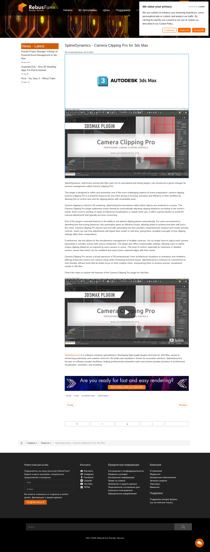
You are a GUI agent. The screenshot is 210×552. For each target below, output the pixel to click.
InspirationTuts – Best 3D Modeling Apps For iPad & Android (38, 68)
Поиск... (22, 527)
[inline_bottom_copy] (177, 423)
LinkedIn (88, 480)
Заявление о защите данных (122, 484)
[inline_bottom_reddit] (152, 423)
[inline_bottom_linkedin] (127, 423)
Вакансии (154, 487)
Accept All (198, 30)
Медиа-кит (155, 474)
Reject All (184, 30)
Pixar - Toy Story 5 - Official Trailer (38, 78)
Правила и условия (117, 474)
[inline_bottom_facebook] (77, 423)
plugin (76, 396)
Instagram (89, 474)
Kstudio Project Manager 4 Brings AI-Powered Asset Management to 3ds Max (39, 55)
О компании (156, 471)
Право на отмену (116, 480)
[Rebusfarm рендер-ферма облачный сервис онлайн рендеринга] (36, 7)
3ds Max (68, 396)
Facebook (88, 477)
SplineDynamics (72, 355)
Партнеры (155, 484)
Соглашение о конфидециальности (126, 471)
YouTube (88, 484)
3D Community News (88, 396)
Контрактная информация (121, 477)
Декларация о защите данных (47, 497)
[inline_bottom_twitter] (102, 423)
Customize (169, 30)
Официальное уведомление (122, 493)
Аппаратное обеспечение (163, 477)
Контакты (88, 471)
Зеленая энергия (158, 480)
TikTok (87, 487)
